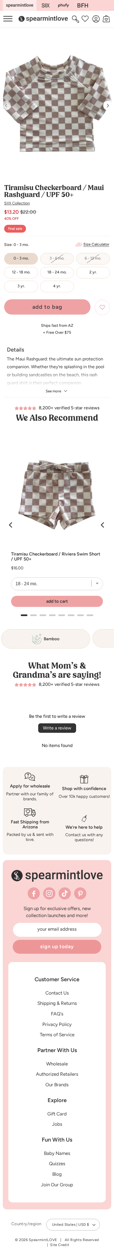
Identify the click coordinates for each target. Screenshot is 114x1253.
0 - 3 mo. (21, 258)
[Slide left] (6, 105)
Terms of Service (57, 1034)
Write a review (57, 728)
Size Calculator (96, 244)
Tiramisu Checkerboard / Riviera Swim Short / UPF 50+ (55, 557)
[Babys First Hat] (82, 5)
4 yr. (57, 286)
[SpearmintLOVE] (20, 5)
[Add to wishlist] (102, 307)
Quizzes (57, 1163)
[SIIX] (45, 5)
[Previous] (11, 524)
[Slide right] (108, 105)
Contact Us (57, 993)
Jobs (57, 1124)
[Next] (102, 524)
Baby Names (57, 1153)
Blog (57, 1174)
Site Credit (59, 1245)
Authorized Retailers (57, 1074)
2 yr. (93, 272)
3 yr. (21, 286)
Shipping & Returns (57, 1003)
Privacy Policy (57, 1024)
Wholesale (57, 1064)
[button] (76, 19)
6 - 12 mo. (97, 260)
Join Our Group (57, 1184)
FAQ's (57, 1014)
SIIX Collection (17, 203)
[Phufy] (63, 5)
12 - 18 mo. (21, 272)
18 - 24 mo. (57, 272)
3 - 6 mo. (62, 260)
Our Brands (57, 1084)
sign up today (57, 946)
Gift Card (57, 1114)
